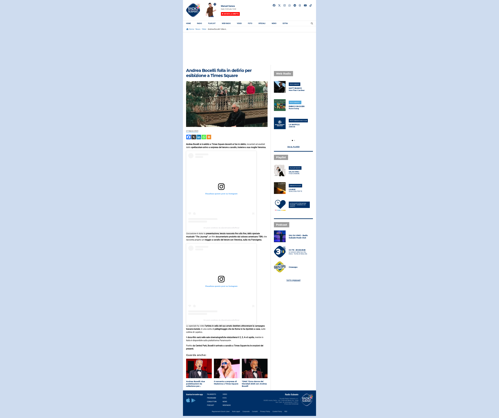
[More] (209, 137)
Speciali (261, 23)
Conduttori (211, 401)
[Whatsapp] (204, 137)
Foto (250, 23)
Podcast (210, 405)
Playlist (212, 23)
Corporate (246, 411)
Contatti (255, 411)
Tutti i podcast (293, 280)
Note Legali (236, 411)
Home (188, 23)
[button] (292, 140)
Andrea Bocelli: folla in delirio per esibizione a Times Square (219, 73)
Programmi (211, 398)
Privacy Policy (265, 411)
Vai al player (293, 147)
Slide (204, 29)
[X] (193, 137)
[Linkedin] (198, 137)
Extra (285, 23)
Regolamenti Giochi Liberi (221, 411)
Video (239, 23)
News (274, 23)
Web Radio (226, 23)
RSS (285, 411)
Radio (199, 23)
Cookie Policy (277, 411)
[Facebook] (188, 137)
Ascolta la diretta (231, 14)
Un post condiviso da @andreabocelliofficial (221, 228)
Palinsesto (211, 394)
